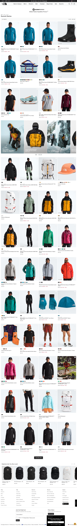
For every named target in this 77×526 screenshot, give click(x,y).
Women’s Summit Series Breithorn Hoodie (65, 250)
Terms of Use (32, 517)
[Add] (18, 22)
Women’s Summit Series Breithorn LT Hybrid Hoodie (47, 252)
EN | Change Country (73, 524)
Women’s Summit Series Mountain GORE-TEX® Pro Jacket (47, 219)
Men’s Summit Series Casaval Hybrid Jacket (9, 82)
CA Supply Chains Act (5, 524)
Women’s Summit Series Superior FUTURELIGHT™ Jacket (64, 383)
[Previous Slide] (72, 464)
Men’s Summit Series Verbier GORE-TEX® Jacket (9, 185)
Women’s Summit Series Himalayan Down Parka (10, 251)
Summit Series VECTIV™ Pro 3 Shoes (27, 115)
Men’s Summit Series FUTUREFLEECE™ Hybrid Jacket (10, 49)
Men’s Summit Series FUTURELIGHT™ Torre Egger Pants (28, 318)
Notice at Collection (34, 524)
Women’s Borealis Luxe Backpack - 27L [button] (54, 482)
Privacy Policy (26, 517)
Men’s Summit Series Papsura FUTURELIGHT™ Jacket (66, 285)
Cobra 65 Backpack (61, 416)
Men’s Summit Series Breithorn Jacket (27, 382)
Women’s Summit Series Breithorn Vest (8, 416)
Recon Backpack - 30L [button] (42, 481)
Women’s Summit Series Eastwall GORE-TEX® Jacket (28, 219)
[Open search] (69, 4)
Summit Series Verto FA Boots (63, 48)
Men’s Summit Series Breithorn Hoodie (27, 283)
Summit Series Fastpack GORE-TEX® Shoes (66, 81)
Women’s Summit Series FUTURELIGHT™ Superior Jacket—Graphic (46, 417)
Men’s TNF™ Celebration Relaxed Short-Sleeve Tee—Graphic (47, 115)
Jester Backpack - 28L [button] (30, 481)
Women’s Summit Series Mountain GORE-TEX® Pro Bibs (29, 252)
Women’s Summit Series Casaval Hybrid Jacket (47, 284)
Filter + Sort (71, 19)
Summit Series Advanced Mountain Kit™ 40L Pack (47, 184)
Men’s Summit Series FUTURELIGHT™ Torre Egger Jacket (9, 318)
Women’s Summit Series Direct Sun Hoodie (66, 449)
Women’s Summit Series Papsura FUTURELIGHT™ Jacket (26, 449)
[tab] (39, 154)
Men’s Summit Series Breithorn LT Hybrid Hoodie (8, 284)
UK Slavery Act (12, 524)
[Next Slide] (74, 464)
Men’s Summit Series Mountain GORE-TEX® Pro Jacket (67, 219)
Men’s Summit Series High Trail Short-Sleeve (28, 351)
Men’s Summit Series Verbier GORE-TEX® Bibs (28, 184)
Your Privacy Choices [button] (27, 524)
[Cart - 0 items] (74, 4)
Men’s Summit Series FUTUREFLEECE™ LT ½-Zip (28, 49)
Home (1, 14)
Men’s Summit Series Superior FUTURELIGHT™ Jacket (47, 384)
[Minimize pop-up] (61, 517)
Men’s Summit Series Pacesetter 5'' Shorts (47, 350)
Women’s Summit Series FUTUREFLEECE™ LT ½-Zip (47, 450)
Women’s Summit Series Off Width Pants (27, 416)
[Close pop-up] (63, 517)
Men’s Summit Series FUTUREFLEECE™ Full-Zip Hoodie (48, 83)
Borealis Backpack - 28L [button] (18, 481)
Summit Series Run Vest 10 (6, 350)
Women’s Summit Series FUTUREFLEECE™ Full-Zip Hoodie (67, 115)
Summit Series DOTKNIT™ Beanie (64, 318)
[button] (38, 457)
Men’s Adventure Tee (5, 114)
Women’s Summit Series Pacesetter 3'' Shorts (66, 350)
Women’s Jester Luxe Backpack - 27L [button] (6, 482)
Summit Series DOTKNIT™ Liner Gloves (46, 318)
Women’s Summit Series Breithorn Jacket (9, 382)
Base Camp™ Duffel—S (24, 81)
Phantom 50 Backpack (5, 217)
